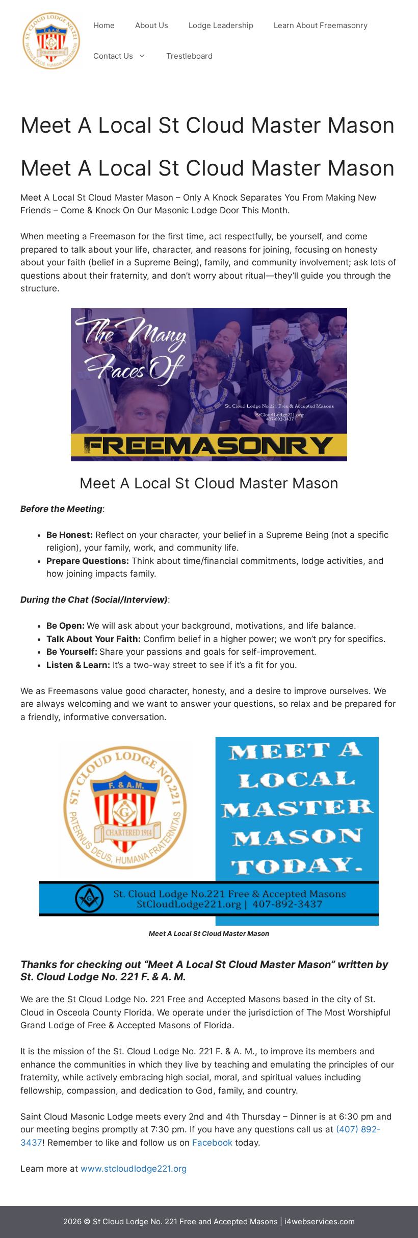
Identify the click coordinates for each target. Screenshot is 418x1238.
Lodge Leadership (221, 25)
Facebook (212, 1142)
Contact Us (113, 56)
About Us (151, 25)
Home (104, 25)
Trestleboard (189, 56)
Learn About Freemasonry (321, 25)
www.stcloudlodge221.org (134, 1168)
